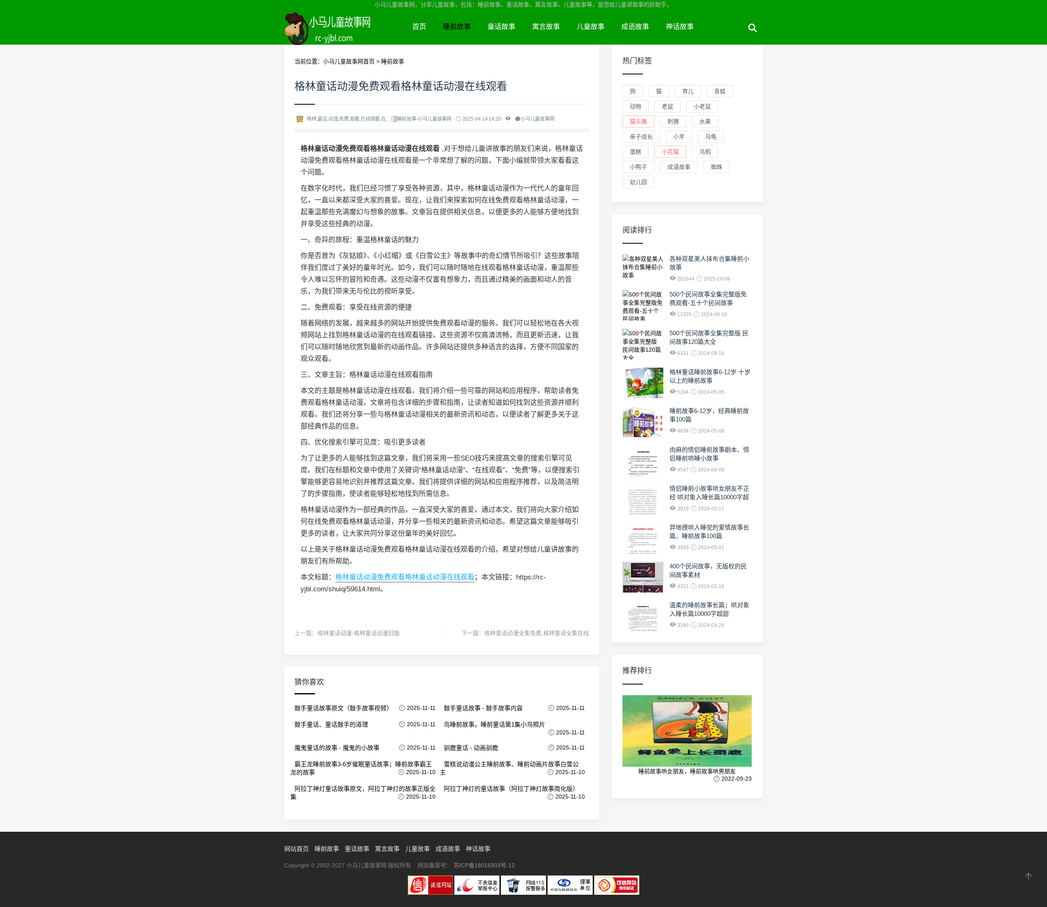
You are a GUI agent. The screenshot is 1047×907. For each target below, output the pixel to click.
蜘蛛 (716, 167)
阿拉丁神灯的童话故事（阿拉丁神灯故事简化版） (511, 788)
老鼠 (667, 106)
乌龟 (711, 136)
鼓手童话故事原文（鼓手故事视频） (343, 708)
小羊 (679, 136)
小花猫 (670, 151)
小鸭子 (638, 167)
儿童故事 (590, 27)
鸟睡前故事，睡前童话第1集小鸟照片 (494, 724)
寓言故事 (546, 27)
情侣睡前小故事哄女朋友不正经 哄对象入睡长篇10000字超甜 (709, 497)
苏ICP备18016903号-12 (484, 865)
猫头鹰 (638, 121)
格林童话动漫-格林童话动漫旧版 (358, 633)
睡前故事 (457, 27)
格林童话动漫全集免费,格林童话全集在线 (536, 633)
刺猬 (673, 121)
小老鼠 (702, 106)
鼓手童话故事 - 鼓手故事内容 (483, 708)
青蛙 (720, 91)
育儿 (688, 91)
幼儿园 (638, 182)
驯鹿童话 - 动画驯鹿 (471, 747)
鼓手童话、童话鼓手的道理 (331, 724)
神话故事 (680, 27)
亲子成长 (641, 136)
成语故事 (635, 27)
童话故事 (501, 27)
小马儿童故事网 (344, 36)
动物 (635, 106)
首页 (419, 27)
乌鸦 (705, 151)
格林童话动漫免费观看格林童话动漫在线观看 (404, 577)
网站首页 (296, 848)
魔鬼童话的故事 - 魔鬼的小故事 (337, 747)
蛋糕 (635, 151)
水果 (705, 121)
